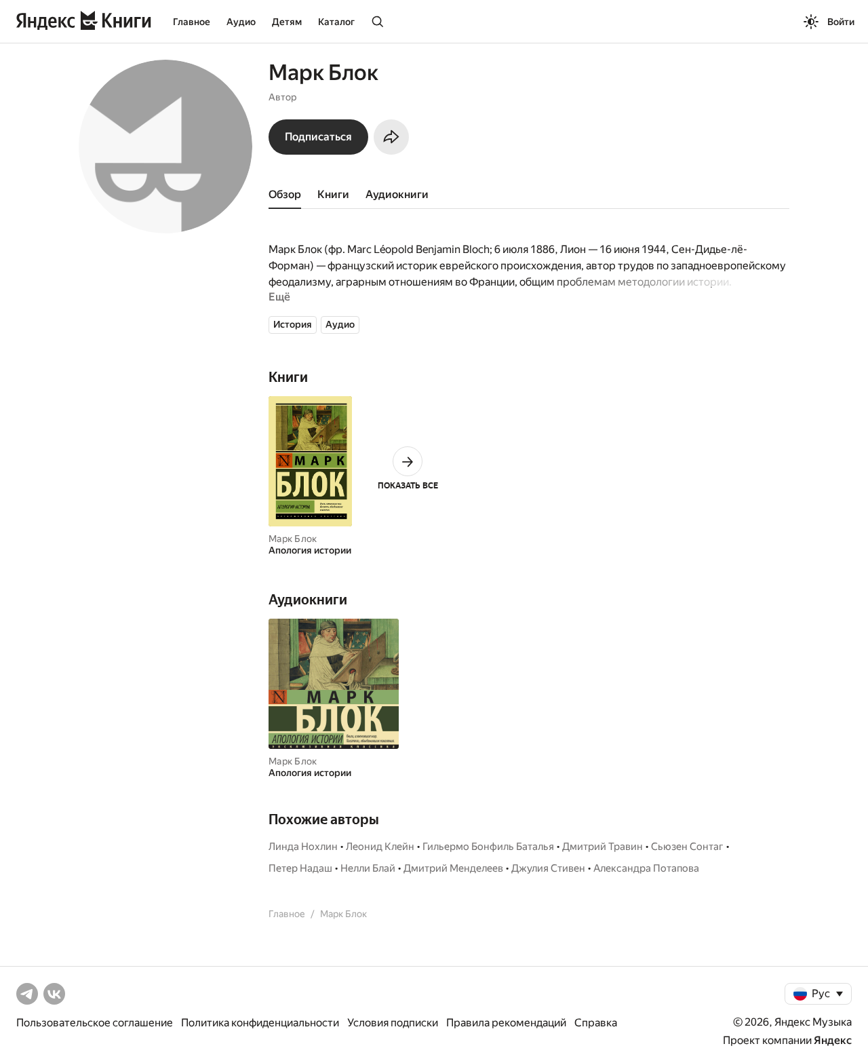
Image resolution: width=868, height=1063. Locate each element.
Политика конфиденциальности (260, 1022)
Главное (191, 21)
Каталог (336, 21)
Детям (287, 21)
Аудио (241, 21)
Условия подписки (392, 1022)
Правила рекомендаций (506, 1022)
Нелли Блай (367, 868)
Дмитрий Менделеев (453, 868)
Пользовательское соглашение (94, 1022)
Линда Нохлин (303, 846)
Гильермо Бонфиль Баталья (488, 846)
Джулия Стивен (548, 868)
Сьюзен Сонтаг (687, 846)
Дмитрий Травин (602, 846)
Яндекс (833, 1040)
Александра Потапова (646, 868)
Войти (840, 21)
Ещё (279, 296)
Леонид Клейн (380, 846)
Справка (595, 1022)
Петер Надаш (300, 868)
